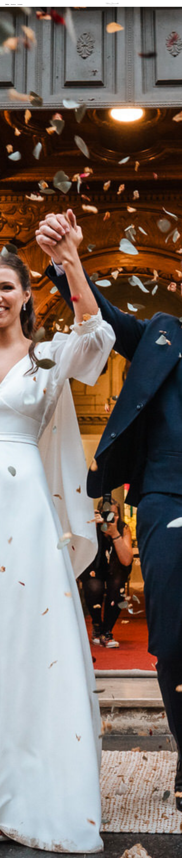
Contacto (19, 4)
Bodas (7, 4)
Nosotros (13, 4)
